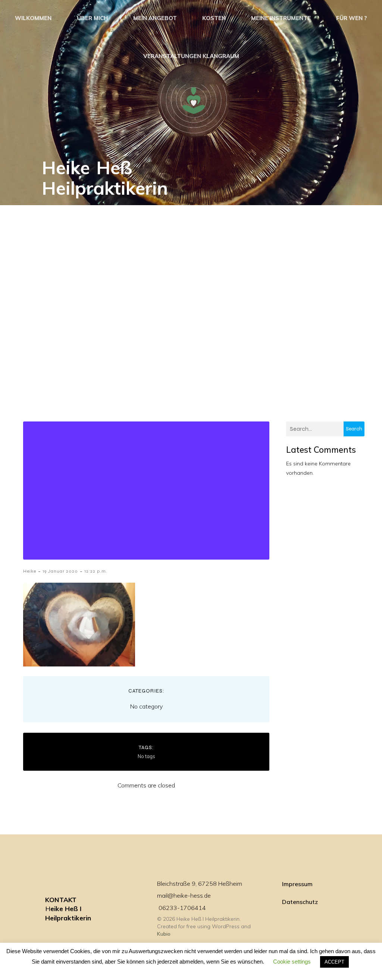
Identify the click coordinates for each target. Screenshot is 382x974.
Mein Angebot (155, 18)
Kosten (214, 18)
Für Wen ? (351, 18)
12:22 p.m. (95, 571)
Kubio (163, 933)
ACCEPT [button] (334, 962)
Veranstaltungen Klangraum (191, 56)
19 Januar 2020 (60, 571)
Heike (29, 571)
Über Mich (92, 18)
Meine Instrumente (281, 18)
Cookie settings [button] (292, 961)
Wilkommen (33, 18)
